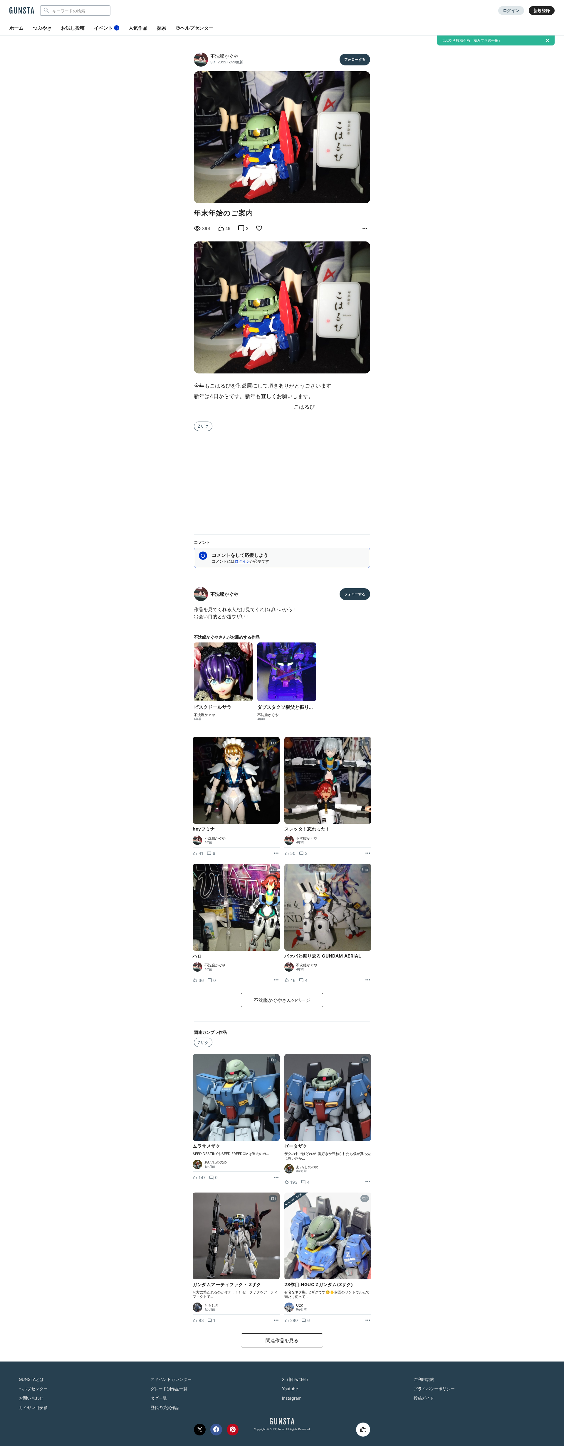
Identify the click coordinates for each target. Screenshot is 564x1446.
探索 (161, 28)
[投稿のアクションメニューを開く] (276, 853)
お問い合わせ (31, 1398)
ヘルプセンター (196, 28)
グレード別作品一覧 (168, 1388)
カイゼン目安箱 (33, 1407)
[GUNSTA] (21, 11)
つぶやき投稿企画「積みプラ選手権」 (472, 40)
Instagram (291, 1398)
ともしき (211, 1305)
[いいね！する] (363, 1430)
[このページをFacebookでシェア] (216, 1429)
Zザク (203, 426)
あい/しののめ (215, 1162)
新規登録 (541, 10)
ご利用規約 (424, 1379)
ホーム (16, 28)
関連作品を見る (282, 1340)
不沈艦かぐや (224, 56)
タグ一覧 (158, 1398)
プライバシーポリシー (434, 1388)
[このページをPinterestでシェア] (233, 1429)
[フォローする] (355, 59)
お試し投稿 (73, 28)
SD (212, 62)
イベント (106, 28)
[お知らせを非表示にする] (547, 40)
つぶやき (42, 28)
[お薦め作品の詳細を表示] (364, 228)
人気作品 (138, 28)
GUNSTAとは (31, 1379)
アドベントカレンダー (171, 1379)
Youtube (290, 1388)
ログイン (511, 10)
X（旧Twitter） (296, 1379)
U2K (299, 1305)
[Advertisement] (282, 479)
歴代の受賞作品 (164, 1407)
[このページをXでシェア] (200, 1429)
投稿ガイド (424, 1398)
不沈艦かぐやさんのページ (282, 1000)
